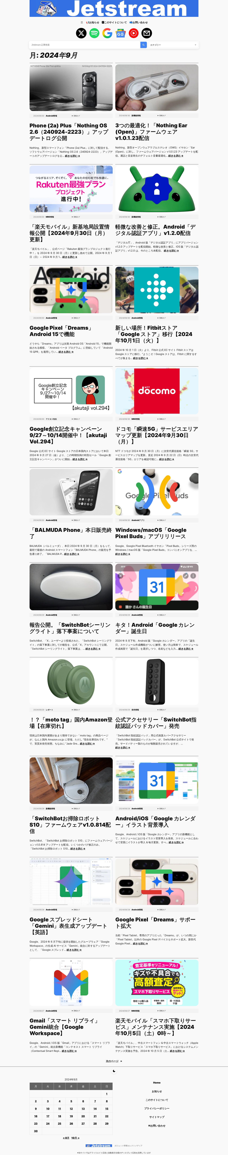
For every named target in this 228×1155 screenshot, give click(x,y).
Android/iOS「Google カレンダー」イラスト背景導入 (155, 821)
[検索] (143, 45)
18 (59, 1116)
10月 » (75, 1137)
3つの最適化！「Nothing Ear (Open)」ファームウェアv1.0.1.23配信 (151, 131)
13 (83, 1108)
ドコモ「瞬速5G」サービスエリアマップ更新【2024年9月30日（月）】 (156, 435)
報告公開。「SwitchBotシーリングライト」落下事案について (70, 628)
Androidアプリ (138, 520)
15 (106, 1108)
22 (106, 1116)
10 (47, 1108)
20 (83, 1116)
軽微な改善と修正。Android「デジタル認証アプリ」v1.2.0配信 (155, 230)
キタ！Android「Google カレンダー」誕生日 (155, 628)
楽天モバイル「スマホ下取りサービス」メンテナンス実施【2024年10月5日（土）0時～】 (155, 1026)
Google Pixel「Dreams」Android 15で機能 (62, 331)
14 (95, 1108)
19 (71, 1116)
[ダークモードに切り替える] (114, 1071)
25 (59, 1123)
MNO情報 (50, 217)
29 (106, 1123)
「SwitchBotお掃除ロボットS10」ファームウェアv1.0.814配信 (70, 824)
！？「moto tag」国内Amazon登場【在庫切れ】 (71, 722)
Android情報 (51, 116)
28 (95, 1123)
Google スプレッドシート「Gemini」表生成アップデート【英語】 (69, 925)
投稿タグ (77, 116)
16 (35, 1116)
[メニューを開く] (81, 22)
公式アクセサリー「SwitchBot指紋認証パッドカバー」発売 (156, 722)
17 (47, 1116)
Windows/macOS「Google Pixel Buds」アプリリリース (150, 533)
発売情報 (135, 710)
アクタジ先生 (51, 419)
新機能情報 (136, 115)
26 (71, 1123)
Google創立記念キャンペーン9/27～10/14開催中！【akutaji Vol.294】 (68, 435)
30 (36, 1131)
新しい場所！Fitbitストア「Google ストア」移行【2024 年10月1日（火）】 (154, 334)
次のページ (114, 1061)
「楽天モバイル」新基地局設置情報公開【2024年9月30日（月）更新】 (70, 233)
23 (35, 1123)
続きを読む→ (72, 155)
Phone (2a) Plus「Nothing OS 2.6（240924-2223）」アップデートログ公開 (69, 131)
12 (71, 1108)
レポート (49, 710)
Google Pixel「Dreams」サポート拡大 (155, 922)
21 (95, 1116)
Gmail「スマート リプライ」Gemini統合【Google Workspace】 (65, 1026)
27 (83, 1123)
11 (59, 1108)
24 (47, 1123)
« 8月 (66, 1137)
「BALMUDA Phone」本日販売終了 (71, 533)
